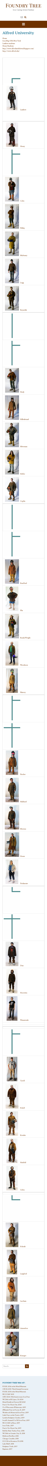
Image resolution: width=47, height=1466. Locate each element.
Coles (22, 201)
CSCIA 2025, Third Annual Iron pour (15, 1389)
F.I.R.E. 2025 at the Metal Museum (14, 1392)
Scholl (22, 1108)
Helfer (22, 474)
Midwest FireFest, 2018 (11, 1436)
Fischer (23, 774)
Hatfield (23, 1162)
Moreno (23, 829)
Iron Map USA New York (12, 41)
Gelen (22, 1190)
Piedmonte (24, 883)
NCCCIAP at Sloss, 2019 (11, 1423)
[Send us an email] (22, 17)
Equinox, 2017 (7, 1449)
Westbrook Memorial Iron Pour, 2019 (16, 1413)
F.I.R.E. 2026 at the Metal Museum (14, 1386)
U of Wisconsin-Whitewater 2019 (14, 1407)
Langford (23, 1274)
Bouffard (23, 583)
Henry (22, 146)
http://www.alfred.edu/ (11, 51)
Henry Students (8, 46)
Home (5, 38)
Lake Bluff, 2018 (8, 1444)
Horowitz (23, 993)
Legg (22, 283)
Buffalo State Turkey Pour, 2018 (13, 1431)
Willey (22, 228)
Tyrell (22, 1081)
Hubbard (23, 802)
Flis (21, 610)
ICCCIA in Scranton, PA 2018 (13, 1441)
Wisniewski (24, 1020)
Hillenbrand (24, 419)
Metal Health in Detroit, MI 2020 (14, 1402)
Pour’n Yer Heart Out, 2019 (12, 1428)
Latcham (23, 1301)
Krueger (23, 1356)
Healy (22, 392)
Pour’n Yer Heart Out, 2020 (12, 1405)
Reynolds (23, 310)
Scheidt (23, 1247)
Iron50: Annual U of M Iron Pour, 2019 (16, 1420)
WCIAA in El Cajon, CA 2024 (13, 1400)
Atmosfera (24, 1328)
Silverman (23, 447)
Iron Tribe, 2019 (8, 1426)
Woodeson (24, 665)
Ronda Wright (25, 638)
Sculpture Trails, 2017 (10, 1446)
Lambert (23, 110)
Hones (22, 856)
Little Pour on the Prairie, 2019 (13, 1415)
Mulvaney (23, 255)
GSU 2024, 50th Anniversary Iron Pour (16, 1397)
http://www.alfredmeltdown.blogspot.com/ (18, 49)
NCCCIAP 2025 (8, 1394)
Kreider (23, 1135)
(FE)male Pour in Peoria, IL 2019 (14, 1410)
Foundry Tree (23, 5)
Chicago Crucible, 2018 (11, 1439)
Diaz (22, 966)
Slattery (23, 692)
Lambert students (9, 43)
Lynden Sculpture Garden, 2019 (13, 1418)
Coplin (22, 501)
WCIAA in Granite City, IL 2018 (14, 1433)
